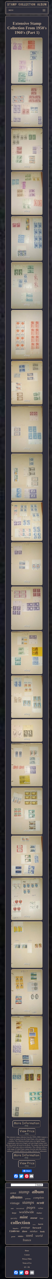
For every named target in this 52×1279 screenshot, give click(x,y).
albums (16, 1197)
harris (40, 1224)
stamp (24, 1191)
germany (28, 1198)
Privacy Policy (27, 1259)
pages (31, 1207)
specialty (14, 1218)
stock (34, 1224)
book (42, 1231)
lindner (39, 1213)
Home (27, 1251)
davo (24, 1231)
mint (24, 1217)
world (39, 1235)
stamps (28, 1202)
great (13, 1236)
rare (12, 1208)
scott (40, 1202)
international (20, 1208)
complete (38, 1197)
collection (20, 1222)
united (13, 1193)
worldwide (26, 1212)
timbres (14, 1231)
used (29, 1235)
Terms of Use (27, 1263)
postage (25, 1227)
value (40, 1208)
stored (33, 1218)
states (20, 1236)
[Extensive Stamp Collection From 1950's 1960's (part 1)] (27, 61)
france (27, 1240)
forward (37, 1227)
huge (41, 1218)
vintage (15, 1203)
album (38, 1191)
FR (29, 1267)
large (14, 1213)
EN (25, 1267)
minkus (33, 1231)
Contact (27, 1255)
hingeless (15, 1228)
